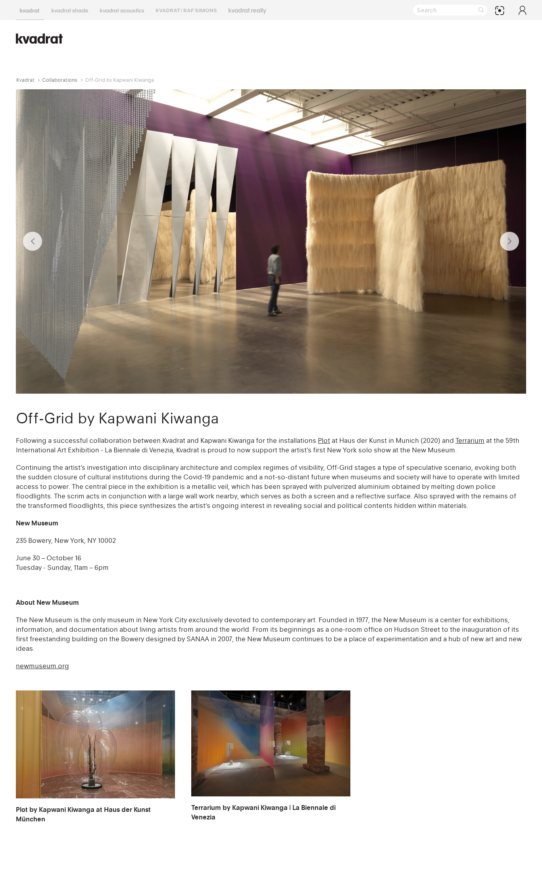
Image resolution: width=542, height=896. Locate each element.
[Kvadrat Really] (247, 10)
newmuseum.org (42, 666)
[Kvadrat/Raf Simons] (186, 10)
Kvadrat (25, 80)
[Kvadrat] (30, 10)
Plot (324, 440)
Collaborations (59, 80)
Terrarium (470, 440)
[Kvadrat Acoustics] (122, 10)
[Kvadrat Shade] (70, 10)
